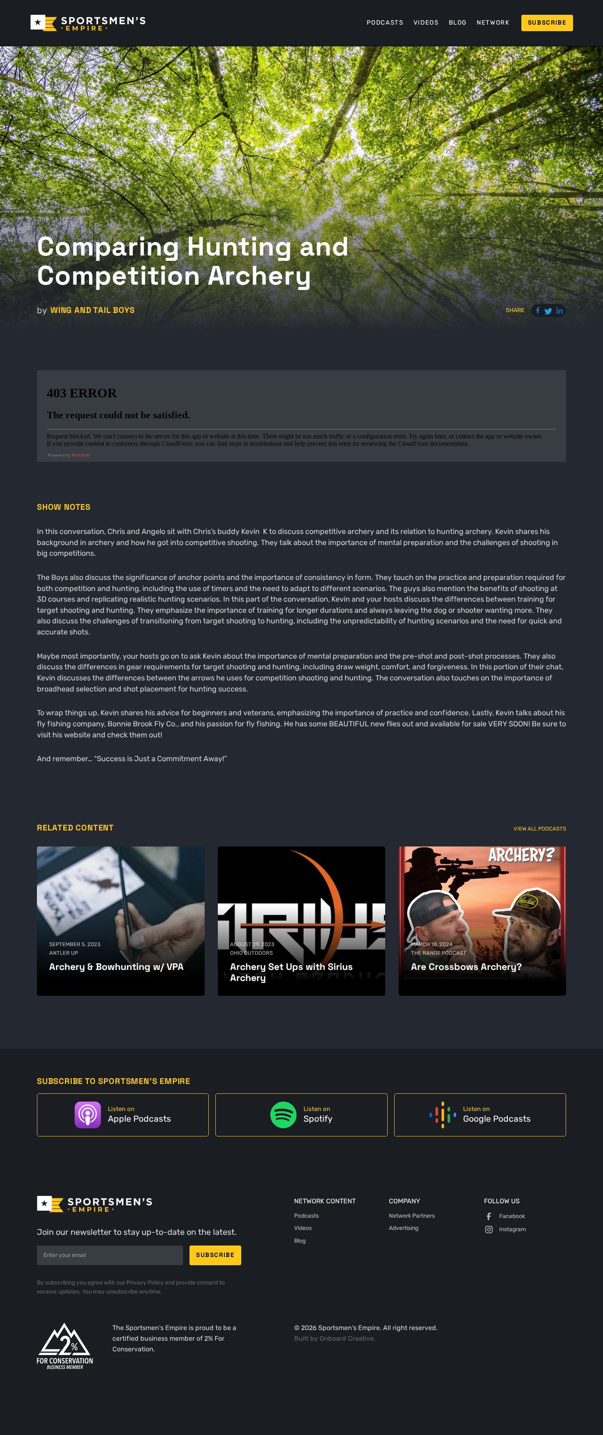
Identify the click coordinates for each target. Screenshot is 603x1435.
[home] (88, 23)
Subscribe (547, 22)
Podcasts (385, 22)
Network (493, 22)
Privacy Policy (145, 1282)
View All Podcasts (540, 829)
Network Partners (412, 1215)
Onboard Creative (347, 1338)
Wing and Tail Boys (92, 310)
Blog (458, 22)
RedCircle (81, 455)
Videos (426, 22)
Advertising (403, 1228)
